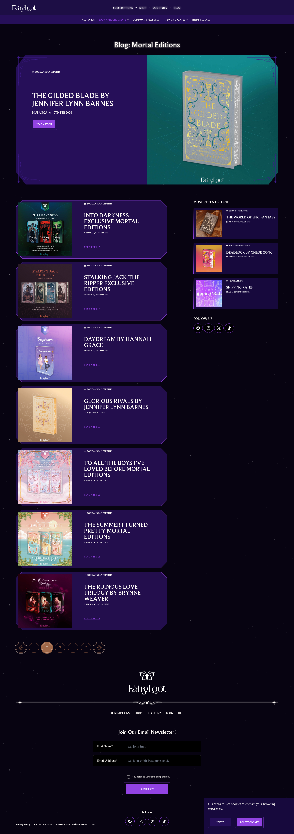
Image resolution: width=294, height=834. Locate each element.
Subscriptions (123, 8)
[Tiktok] (229, 328)
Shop (142, 8)
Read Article (92, 247)
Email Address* (107, 761)
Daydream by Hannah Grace (117, 342)
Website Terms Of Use (83, 824)
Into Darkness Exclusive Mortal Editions (111, 221)
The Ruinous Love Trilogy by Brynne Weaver (112, 592)
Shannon (88, 295)
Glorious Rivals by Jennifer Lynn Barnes (116, 404)
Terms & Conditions (42, 824)
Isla (86, 412)
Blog (177, 8)
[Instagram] (208, 328)
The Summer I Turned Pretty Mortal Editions (116, 530)
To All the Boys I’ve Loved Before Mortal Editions (117, 469)
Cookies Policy (62, 824)
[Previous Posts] (21, 647)
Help (181, 713)
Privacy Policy (23, 824)
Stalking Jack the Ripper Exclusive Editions (112, 283)
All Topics (88, 19)
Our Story (160, 8)
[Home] (24, 8)
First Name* (105, 746)
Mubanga (39, 113)
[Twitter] (219, 328)
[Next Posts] (99, 647)
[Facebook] (198, 328)
